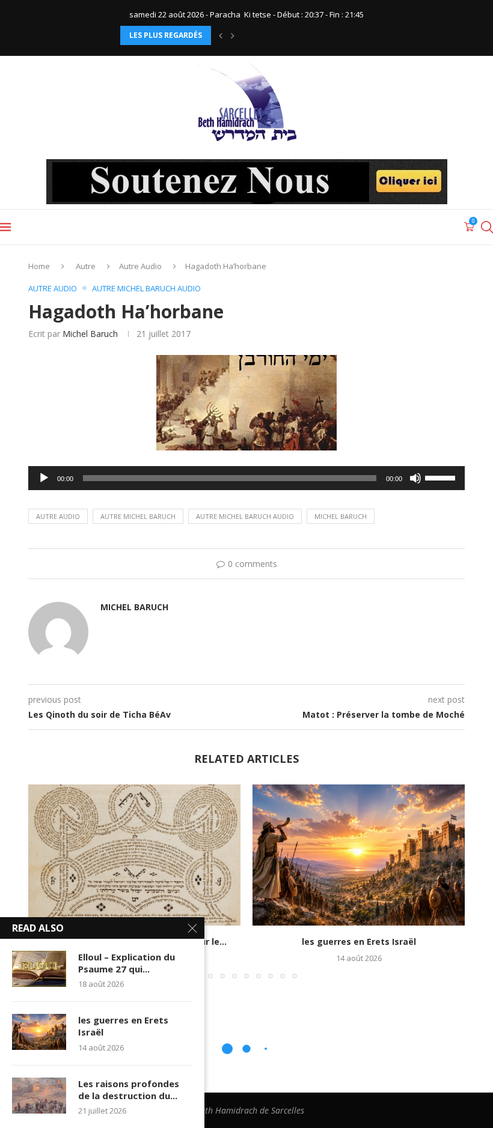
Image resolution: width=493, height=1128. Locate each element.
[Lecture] (44, 478)
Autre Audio (140, 266)
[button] (220, 35)
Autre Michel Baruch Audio (245, 516)
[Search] (487, 227)
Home (39, 266)
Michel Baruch (90, 333)
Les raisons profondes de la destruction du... (128, 1090)
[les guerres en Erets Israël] (359, 855)
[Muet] (415, 478)
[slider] (442, 477)
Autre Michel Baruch (138, 516)
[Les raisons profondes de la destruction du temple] (39, 1096)
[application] (246, 478)
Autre (86, 266)
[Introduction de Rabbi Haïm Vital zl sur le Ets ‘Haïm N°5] (134, 855)
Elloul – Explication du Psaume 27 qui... (126, 963)
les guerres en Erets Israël (359, 941)
